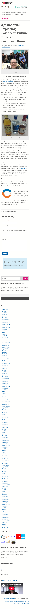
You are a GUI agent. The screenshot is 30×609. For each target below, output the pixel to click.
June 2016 (4, 489)
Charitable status (8, 601)
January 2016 (5, 498)
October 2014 (5, 519)
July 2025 (4, 311)
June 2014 (4, 524)
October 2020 (5, 404)
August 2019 (5, 427)
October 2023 (5, 345)
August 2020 (5, 408)
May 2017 (4, 471)
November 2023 (6, 344)
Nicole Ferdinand (23, 168)
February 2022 (5, 378)
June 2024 (4, 332)
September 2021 (6, 386)
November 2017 (5, 462)
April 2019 (4, 434)
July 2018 (4, 448)
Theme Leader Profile (9, 580)
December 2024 (6, 322)
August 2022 (5, 368)
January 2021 (5, 399)
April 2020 (4, 414)
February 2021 (5, 398)
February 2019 (5, 437)
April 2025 (4, 316)
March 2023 (5, 357)
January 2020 (5, 419)
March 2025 (5, 317)
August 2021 (5, 388)
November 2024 (6, 324)
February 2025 (5, 319)
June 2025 (4, 312)
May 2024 (4, 334)
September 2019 (6, 426)
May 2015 (4, 511)
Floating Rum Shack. (8, 81)
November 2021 (5, 383)
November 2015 (5, 501)
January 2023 (5, 360)
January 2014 (5, 527)
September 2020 (6, 406)
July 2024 (4, 331)
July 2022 (4, 370)
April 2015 (4, 512)
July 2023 (4, 350)
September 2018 (6, 445)
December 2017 (5, 460)
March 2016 (4, 494)
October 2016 (5, 483)
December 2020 (6, 401)
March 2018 (4, 455)
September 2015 (6, 504)
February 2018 (5, 457)
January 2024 (5, 340)
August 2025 (5, 309)
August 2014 (5, 522)
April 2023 (4, 355)
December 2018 (5, 440)
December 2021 (5, 381)
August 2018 (5, 447)
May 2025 (4, 314)
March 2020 (5, 416)
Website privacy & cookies (21, 601)
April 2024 (4, 335)
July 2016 (4, 488)
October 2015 (5, 503)
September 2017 (6, 465)
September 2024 (6, 327)
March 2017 (4, 475)
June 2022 (4, 371)
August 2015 (5, 506)
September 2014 (6, 520)
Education (20, 45)
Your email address (15, 226)
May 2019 (4, 432)
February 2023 (5, 358)
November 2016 (5, 481)
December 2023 (6, 342)
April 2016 (4, 493)
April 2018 (4, 453)
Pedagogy (13, 211)
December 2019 (5, 421)
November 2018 (5, 442)
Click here (3, 302)
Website (4, 233)
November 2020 (6, 403)
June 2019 (4, 430)
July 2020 (4, 409)
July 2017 (4, 468)
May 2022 (4, 373)
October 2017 (5, 463)
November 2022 (6, 363)
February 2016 (5, 496)
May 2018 (4, 452)
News (8, 47)
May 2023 (4, 353)
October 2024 (5, 326)
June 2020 (4, 411)
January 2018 (5, 458)
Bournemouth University (7, 3)
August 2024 (5, 329)
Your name (5, 221)
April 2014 (4, 525)
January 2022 (5, 380)
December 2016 (5, 480)
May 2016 (4, 491)
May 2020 (4, 412)
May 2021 (4, 393)
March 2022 (5, 376)
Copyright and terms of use (21, 603)
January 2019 (5, 439)
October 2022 (5, 365)
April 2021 (4, 394)
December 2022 (6, 362)
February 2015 (5, 514)
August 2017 (5, 466)
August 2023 (5, 349)
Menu (6, 18)
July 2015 (4, 507)
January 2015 (5, 516)
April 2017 (4, 473)
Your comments (6, 239)
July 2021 (4, 389)
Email (2, 293)
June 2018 (4, 450)
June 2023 (4, 352)
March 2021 (4, 396)
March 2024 (5, 337)
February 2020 (5, 417)
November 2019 (5, 422)
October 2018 (5, 444)
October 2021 (5, 385)
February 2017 (5, 476)
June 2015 (4, 509)
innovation (8, 211)
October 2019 (5, 424)
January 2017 (5, 478)
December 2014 (5, 517)
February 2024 (5, 339)
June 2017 (4, 470)
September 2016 (6, 484)
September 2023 (6, 347)
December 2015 (5, 499)
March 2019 (4, 435)
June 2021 (4, 391)
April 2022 (4, 375)
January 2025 (5, 321)
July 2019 (4, 429)
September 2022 (6, 367)
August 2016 (5, 486)
